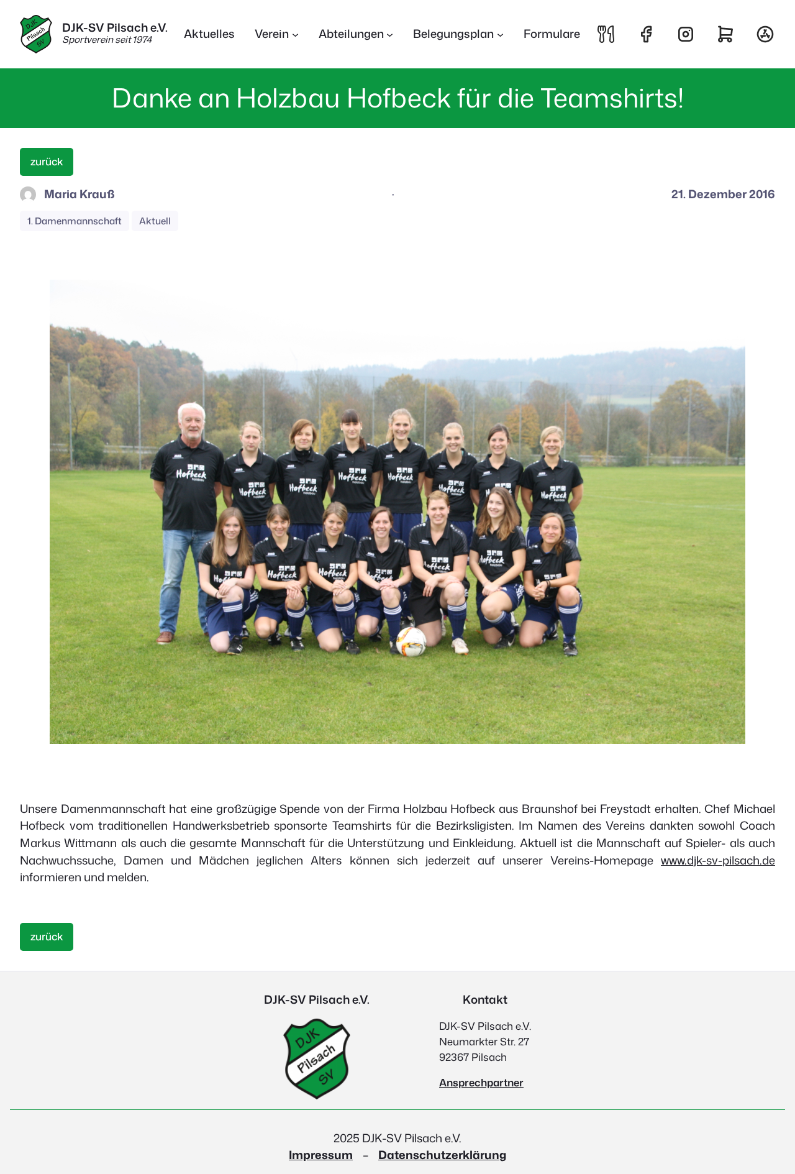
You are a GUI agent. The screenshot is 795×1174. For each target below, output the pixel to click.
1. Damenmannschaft (74, 220)
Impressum (321, 1155)
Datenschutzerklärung (442, 1155)
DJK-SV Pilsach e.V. (115, 27)
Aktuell (155, 220)
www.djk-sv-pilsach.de (718, 860)
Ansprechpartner (481, 1082)
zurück (46, 161)
